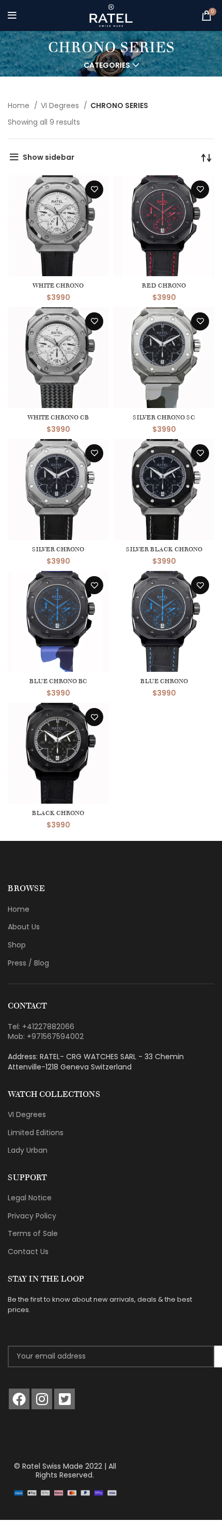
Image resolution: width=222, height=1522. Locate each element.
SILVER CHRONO (58, 549)
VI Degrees (61, 105)
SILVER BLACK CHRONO (164, 549)
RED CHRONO (164, 285)
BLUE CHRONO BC (58, 680)
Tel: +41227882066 (41, 1026)
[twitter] (64, 1399)
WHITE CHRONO (58, 285)
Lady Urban (27, 1150)
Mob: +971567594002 (46, 1036)
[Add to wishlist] (94, 189)
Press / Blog (28, 963)
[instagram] (41, 1399)
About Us (24, 927)
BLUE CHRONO (164, 680)
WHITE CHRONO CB (58, 417)
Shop (17, 945)
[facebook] (19, 1399)
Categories (107, 65)
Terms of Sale (33, 1233)
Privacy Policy (32, 1216)
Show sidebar (48, 157)
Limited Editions (36, 1132)
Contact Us (28, 1251)
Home (19, 105)
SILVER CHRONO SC (164, 417)
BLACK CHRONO (58, 812)
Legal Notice (30, 1198)
